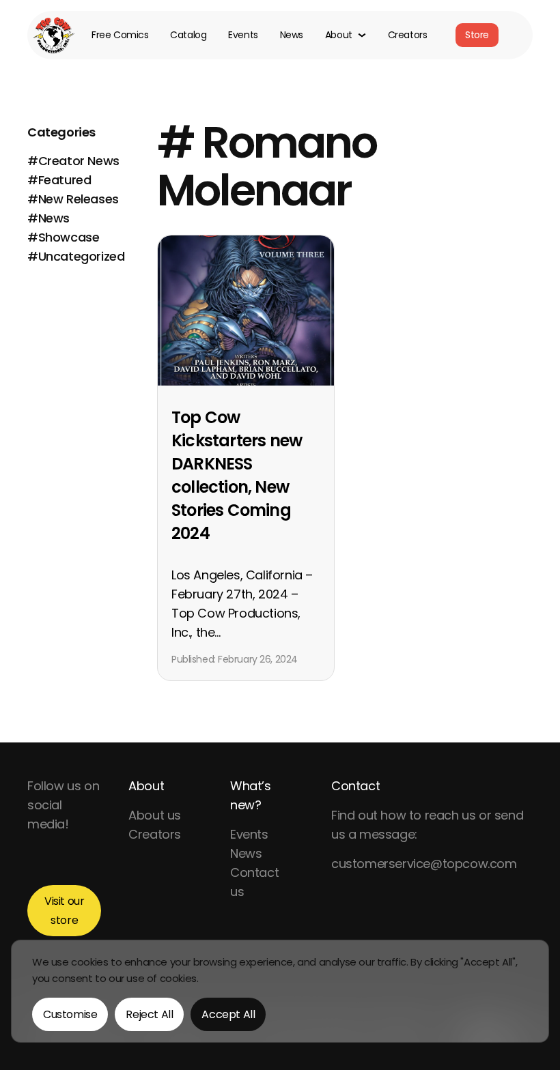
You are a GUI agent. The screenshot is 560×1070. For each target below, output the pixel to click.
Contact (355, 785)
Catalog (188, 35)
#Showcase (63, 237)
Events (242, 35)
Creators (408, 35)
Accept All (228, 1014)
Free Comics (120, 35)
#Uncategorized (75, 256)
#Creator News (73, 160)
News (291, 35)
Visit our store (64, 910)
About (146, 785)
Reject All (149, 1014)
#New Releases (73, 198)
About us (154, 815)
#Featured (59, 179)
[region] (280, 991)
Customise (70, 1014)
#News (48, 218)
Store (477, 35)
